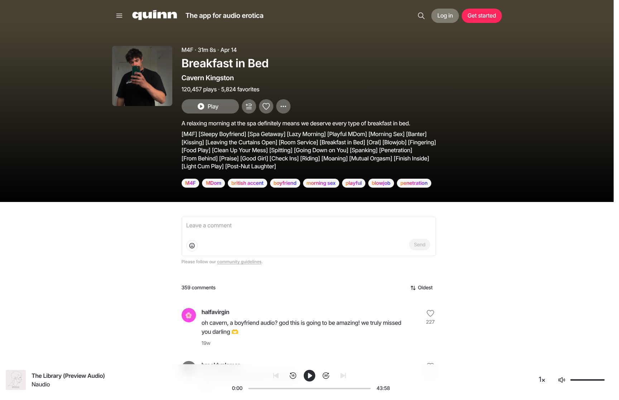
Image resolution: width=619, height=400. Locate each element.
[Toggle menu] (119, 16)
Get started (481, 15)
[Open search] (421, 16)
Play (212, 106)
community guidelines (239, 261)
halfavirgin (216, 311)
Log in (445, 15)
